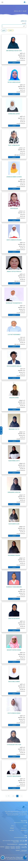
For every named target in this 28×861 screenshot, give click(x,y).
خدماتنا (12, 825)
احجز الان (14, 62)
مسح (11, 30)
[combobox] (14, 26)
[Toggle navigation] (2, 2)
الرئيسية (24, 10)
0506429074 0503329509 (12, 847)
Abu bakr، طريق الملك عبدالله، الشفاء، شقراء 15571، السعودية (11, 841)
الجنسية (23, 23)
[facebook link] (1, 433)
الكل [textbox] (24, 26)
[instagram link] (1, 430)
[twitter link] (1, 427)
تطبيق (3, 30)
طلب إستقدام (17, 10)
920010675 (18, 850)
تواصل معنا (12, 830)
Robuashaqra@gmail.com (12, 844)
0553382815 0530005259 (7, 847)
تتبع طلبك (12, 828)
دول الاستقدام (24, 828)
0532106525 (2, 846)
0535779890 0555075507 (18, 847)
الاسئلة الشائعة (24, 830)
